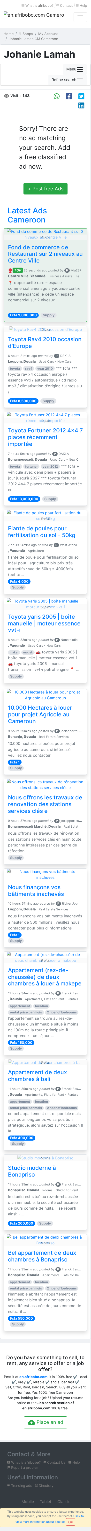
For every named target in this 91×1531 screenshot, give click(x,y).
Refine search (64, 79)
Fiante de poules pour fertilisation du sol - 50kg (41, 532)
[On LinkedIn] (81, 105)
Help (83, 5)
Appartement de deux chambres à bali (37, 1075)
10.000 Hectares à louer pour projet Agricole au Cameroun (40, 714)
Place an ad (49, 1422)
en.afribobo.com (33, 1377)
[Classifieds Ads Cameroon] (34, 17)
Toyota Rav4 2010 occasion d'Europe (45, 342)
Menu (71, 69)
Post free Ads (45, 189)
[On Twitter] (81, 96)
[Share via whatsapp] (56, 96)
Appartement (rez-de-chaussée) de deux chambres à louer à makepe (45, 977)
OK (70, 1522)
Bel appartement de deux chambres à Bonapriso (42, 1256)
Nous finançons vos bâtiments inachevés (36, 890)
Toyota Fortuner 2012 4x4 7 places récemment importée (45, 437)
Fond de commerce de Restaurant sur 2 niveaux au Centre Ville (45, 254)
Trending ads (21, 1485)
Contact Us (56, 1462)
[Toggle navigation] (80, 17)
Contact (66, 5)
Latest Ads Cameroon (27, 215)
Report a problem (24, 1467)
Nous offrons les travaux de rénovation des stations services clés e (45, 804)
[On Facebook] (69, 96)
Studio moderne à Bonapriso (32, 1171)
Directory (45, 1485)
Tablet (45, 1501)
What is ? (38, 5)
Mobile (27, 1501)
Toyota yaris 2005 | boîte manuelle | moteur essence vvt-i (44, 623)
